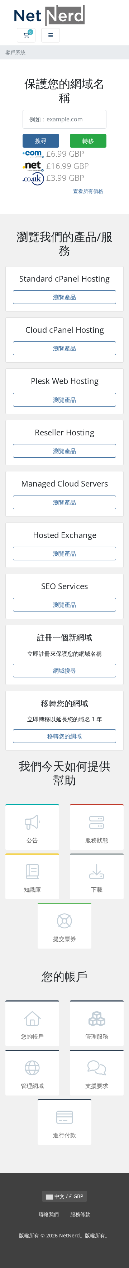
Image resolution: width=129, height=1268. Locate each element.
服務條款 (80, 1214)
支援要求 (96, 1086)
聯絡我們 (49, 1214)
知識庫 (32, 889)
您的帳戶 (32, 1036)
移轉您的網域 (64, 736)
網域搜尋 (64, 671)
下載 (96, 889)
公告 (32, 840)
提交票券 (64, 939)
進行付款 (64, 1135)
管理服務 (96, 1036)
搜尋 (41, 141)
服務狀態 (96, 840)
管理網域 (32, 1086)
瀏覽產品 (64, 297)
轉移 (88, 141)
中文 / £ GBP (68, 1196)
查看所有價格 (88, 191)
